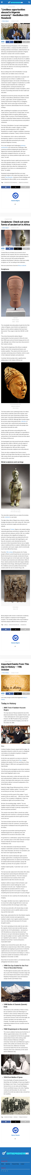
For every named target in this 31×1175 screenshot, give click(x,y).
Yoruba (12, 529)
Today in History (23, 1117)
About (2, 1164)
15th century (9, 552)
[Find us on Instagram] (7, 1171)
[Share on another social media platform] (26, 42)
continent (7, 517)
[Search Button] (29, 2)
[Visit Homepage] (15, 2)
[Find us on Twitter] (3, 1171)
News (6, 6)
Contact (22, 1164)
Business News (11, 6)
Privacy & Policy (15, 1164)
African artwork (22, 265)
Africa (6, 624)
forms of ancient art (14, 624)
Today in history (8, 661)
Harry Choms (5, 672)
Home (2, 6)
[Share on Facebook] (10, 42)
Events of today (8, 1117)
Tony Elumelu (8, 177)
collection (23, 421)
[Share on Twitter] (18, 42)
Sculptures (23, 624)
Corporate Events (8, 219)
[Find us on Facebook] (1, 1171)
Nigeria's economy (23, 182)
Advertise (8, 1164)
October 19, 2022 (15, 21)
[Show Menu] (2, 2)
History (15, 1117)
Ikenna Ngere (5, 21)
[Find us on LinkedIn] (5, 1171)
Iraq (20, 760)
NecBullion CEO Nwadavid (11, 182)
